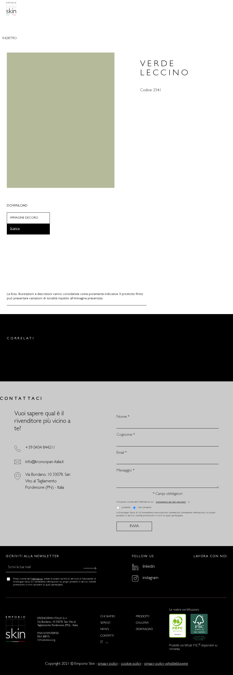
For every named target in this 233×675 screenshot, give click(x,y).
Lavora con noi (210, 556)
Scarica (15, 229)
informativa (37, 579)
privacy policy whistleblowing (166, 664)
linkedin (149, 567)
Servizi (105, 623)
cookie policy (131, 664)
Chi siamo (107, 616)
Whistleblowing (46, 640)
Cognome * (125, 435)
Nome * (122, 417)
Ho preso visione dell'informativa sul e (152, 502)
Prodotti (142, 616)
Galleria (142, 623)
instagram (150, 578)
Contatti (107, 636)
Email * (121, 453)
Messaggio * (125, 471)
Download (144, 629)
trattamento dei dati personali (171, 502)
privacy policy (108, 664)
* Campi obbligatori (167, 494)
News (104, 629)
